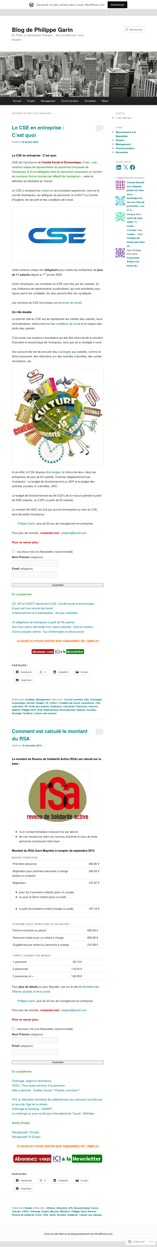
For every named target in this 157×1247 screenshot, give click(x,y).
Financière (81, 706)
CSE (98, 703)
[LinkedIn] (119, 167)
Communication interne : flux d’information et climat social (48, 631)
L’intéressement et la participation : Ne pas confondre (45, 613)
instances (48, 190)
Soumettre (58, 585)
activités (78, 699)
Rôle (40, 710)
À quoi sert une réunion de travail (32, 608)
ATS (70, 1208)
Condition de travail (69, 703)
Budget (40, 703)
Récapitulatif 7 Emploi (25, 1132)
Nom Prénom (27, 557)
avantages (64, 352)
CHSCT (54, 703)
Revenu (92, 1211)
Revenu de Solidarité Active (27, 1215)
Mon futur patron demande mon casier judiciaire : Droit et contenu (52, 627)
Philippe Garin (26, 523)
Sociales (91, 710)
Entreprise (69, 706)
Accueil (17, 101)
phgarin (16, 710)
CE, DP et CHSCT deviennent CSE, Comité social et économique (53, 603)
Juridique (30, 699)
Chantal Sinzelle (135, 182)
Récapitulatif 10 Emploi (26, 1137)
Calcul (94, 1208)
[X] (126, 167)
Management (48, 101)
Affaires (50, 1208)
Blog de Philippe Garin (42, 29)
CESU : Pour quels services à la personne (38, 1085)
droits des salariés (39, 706)
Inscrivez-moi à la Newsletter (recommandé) (45, 551)
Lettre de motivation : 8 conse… (135, 222)
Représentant (51, 710)
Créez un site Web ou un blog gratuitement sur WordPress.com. (78, 1233)
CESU (25, 1211)
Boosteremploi (82, 1208)
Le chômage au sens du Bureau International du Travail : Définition (53, 1113)
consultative (87, 703)
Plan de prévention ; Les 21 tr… (136, 206)
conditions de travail (68, 324)
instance (93, 706)
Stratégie (17, 713)
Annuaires (90, 101)
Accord (68, 699)
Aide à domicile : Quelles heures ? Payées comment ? (46, 1090)
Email (22, 568)
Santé (52, 1215)
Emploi (31, 101)
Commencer (117, 4)
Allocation (61, 1208)
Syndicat (28, 713)
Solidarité (72, 1215)
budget (56, 472)
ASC (86, 699)
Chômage (35, 1211)
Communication (69, 101)
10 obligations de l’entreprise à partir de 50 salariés (43, 622)
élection (30, 703)
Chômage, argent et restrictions (31, 1081)
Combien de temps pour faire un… (136, 242)
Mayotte (54, 1211)
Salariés (81, 710)
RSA (45, 1215)
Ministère (65, 1211)
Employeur (56, 706)
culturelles (17, 706)
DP (26, 706)
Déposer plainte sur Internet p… (136, 190)
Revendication (67, 710)
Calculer (16, 1211)
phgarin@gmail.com (74, 533)
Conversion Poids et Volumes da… (133, 261)
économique (18, 703)
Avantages (96, 699)
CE (46, 703)
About (105, 101)
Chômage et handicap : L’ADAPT (32, 1109)
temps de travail (71, 302)
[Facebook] (132, 167)
